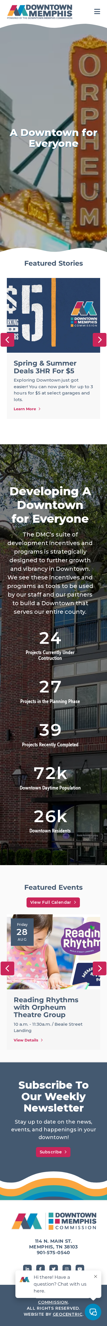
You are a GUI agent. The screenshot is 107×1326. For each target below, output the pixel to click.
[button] (7, 340)
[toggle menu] (97, 12)
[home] (41, 12)
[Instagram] (66, 1269)
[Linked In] (27, 1269)
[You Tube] (80, 1269)
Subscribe (51, 1152)
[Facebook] (40, 1269)
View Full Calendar (50, 902)
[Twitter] (53, 1269)
